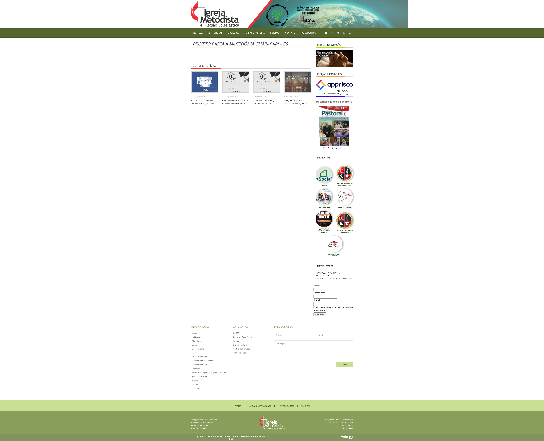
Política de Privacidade (243, 349)
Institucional (197, 337)
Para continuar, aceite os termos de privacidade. (333, 309)
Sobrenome (319, 292)
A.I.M (194, 352)
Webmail (305, 405)
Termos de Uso (239, 352)
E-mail (317, 300)
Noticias (195, 333)
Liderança (196, 368)
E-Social (324, 185)
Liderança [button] (233, 32)
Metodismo (197, 341)
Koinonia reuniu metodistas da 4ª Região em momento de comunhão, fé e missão (235, 103)
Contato (195, 384)
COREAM (237, 333)
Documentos (197, 388)
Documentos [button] (308, 32)
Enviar (344, 364)
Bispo (194, 345)
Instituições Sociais (200, 364)
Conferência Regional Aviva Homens (324, 230)
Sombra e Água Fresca (334, 255)
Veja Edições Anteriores (334, 148)
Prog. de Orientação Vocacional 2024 (344, 184)
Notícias (198, 32)
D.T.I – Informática (200, 356)
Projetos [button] (274, 32)
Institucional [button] (214, 32)
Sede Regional (198, 349)
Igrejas (236, 341)
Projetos (195, 380)
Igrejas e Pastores (255, 32)
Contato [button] (290, 32)
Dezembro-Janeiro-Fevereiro (334, 101)
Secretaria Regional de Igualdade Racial (209, 372)
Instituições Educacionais (203, 360)
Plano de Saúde (324, 207)
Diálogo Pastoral (240, 345)
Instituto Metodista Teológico (344, 231)
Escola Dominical (344, 207)
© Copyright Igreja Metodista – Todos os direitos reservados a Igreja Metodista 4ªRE (231, 437)
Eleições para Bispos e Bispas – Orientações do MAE (296, 103)
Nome (317, 285)
